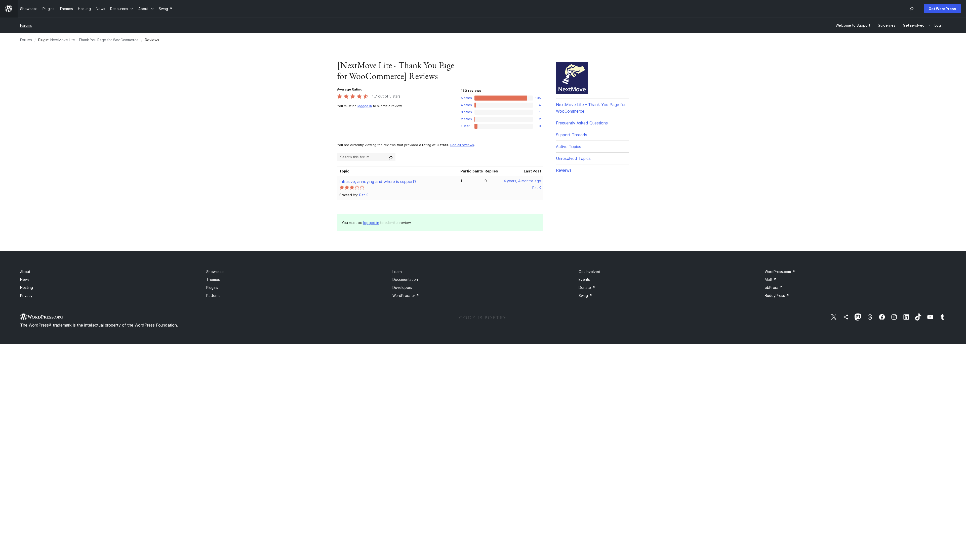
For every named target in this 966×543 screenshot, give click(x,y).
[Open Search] (912, 9)
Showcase (215, 271)
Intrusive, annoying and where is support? (377, 181)
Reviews (564, 170)
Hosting (26, 287)
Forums (26, 25)
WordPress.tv (405, 295)
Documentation (405, 279)
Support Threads (571, 134)
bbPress (774, 287)
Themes (213, 279)
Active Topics (568, 146)
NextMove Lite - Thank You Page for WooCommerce (94, 40)
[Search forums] (390, 157)
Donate (587, 287)
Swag (585, 295)
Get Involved (589, 271)
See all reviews (462, 145)
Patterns (213, 295)
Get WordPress (942, 9)
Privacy (26, 295)
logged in (364, 106)
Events (584, 279)
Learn (397, 271)
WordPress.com (780, 271)
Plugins (212, 287)
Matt (771, 279)
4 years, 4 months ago (522, 181)
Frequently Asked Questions (582, 122)
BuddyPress (777, 295)
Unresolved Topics (573, 158)
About (25, 271)
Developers (402, 287)
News (24, 279)
